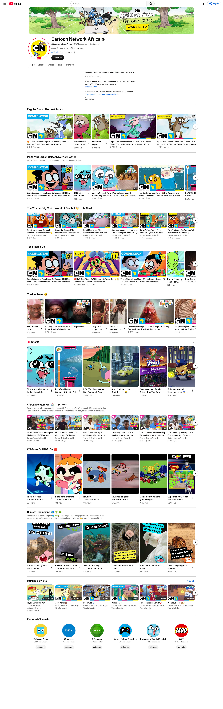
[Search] (150, 3)
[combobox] (109, 3)
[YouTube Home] (15, 3)
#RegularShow (91, 87)
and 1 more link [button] (68, 52)
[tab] (32, 65)
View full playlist (33, 611)
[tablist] (111, 65)
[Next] (195, 126)
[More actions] (88, 142)
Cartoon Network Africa (35, 235)
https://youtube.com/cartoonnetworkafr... (102, 94)
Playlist (38, 605)
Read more (89, 99)
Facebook (57, 52)
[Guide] (4, 3)
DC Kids (30, 605)
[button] (39, 48)
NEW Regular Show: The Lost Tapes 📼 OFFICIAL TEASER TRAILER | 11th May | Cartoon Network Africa (111, 72)
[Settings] (203, 3)
